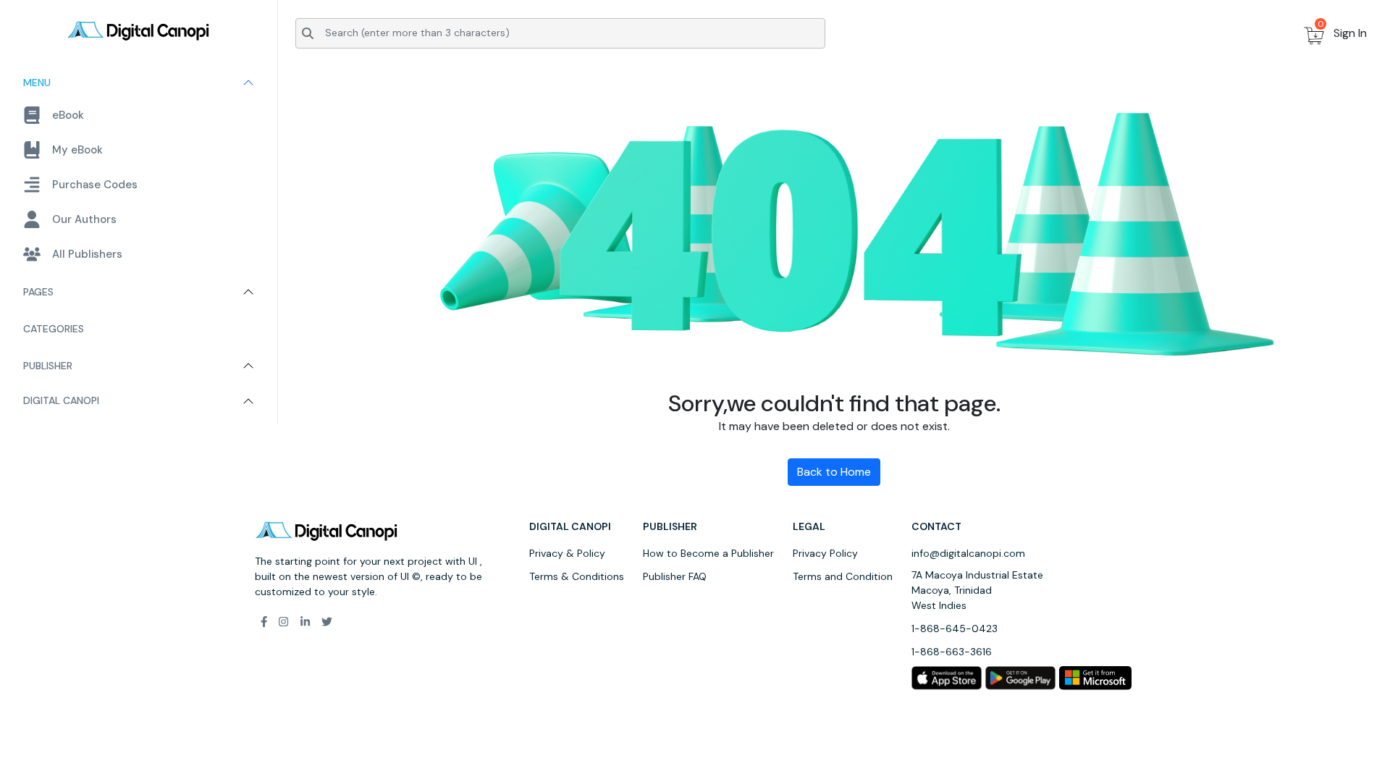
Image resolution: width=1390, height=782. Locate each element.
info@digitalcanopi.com (968, 553)
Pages (38, 291)
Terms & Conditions (576, 576)
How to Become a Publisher (708, 553)
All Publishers (87, 254)
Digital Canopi (61, 400)
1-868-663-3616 (951, 651)
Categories (53, 328)
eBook (68, 115)
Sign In (1350, 33)
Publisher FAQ (675, 576)
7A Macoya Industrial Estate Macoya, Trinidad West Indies (977, 590)
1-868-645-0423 (954, 628)
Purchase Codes (95, 184)
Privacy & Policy (567, 553)
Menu (37, 82)
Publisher (47, 365)
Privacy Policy (825, 553)
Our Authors (84, 219)
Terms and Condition (843, 576)
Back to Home (834, 471)
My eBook (77, 150)
